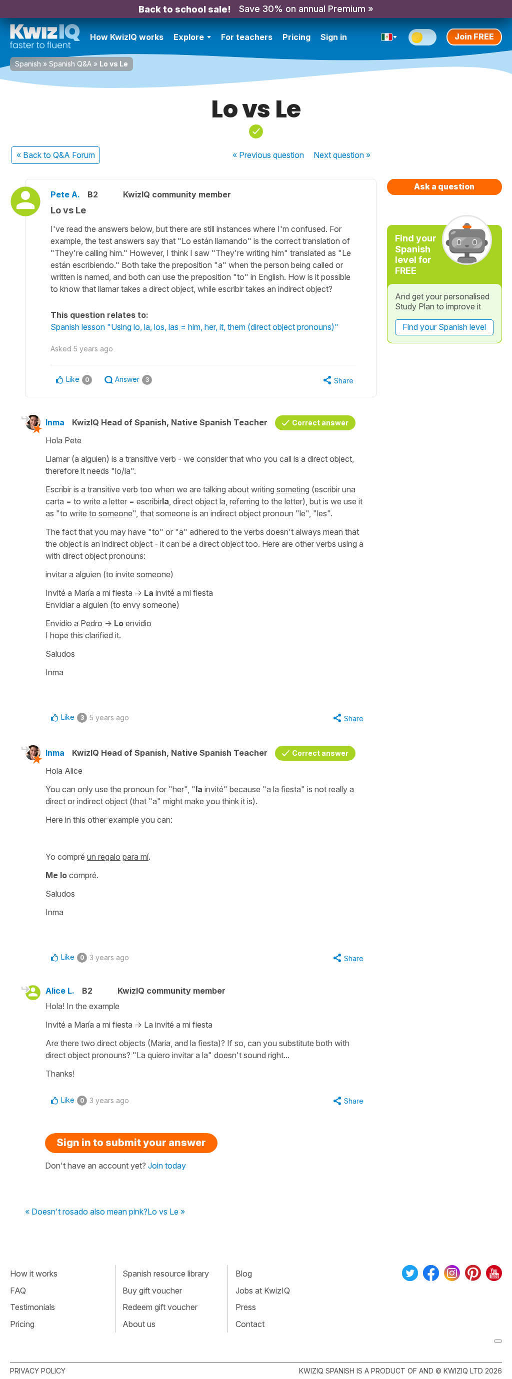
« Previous (268, 155)
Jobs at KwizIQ (263, 1291)
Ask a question (444, 186)
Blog (244, 1274)
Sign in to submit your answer (131, 1143)
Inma (55, 422)
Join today (167, 1166)
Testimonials (32, 1307)
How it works (34, 1274)
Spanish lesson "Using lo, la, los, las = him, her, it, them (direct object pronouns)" (194, 327)
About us (139, 1324)
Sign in (333, 37)
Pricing (296, 37)
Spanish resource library (165, 1274)
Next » (342, 155)
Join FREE (474, 36)
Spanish (28, 63)
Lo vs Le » (166, 1212)
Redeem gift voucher (160, 1307)
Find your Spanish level (444, 327)
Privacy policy (38, 1371)
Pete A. (65, 194)
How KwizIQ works (127, 37)
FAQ (18, 1291)
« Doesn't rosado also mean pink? (86, 1212)
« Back (55, 155)
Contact (250, 1324)
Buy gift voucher (152, 1291)
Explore (189, 37)
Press (246, 1307)
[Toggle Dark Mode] (422, 37)
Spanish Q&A (70, 63)
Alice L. (60, 991)
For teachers (246, 37)
